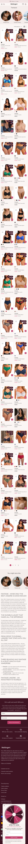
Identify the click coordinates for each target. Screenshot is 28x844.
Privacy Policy (4, 790)
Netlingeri (3, 799)
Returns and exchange (6, 773)
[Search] (4, 4)
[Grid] (24, 26)
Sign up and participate (14, 722)
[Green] (1, 178)
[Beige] (15, 133)
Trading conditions (5, 786)
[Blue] (1, 88)
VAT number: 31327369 (6, 803)
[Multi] (15, 42)
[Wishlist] (23, 4)
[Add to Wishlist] (2, 30)
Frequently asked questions (7, 771)
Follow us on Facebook (6, 763)
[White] (18, 111)
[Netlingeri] (14, 4)
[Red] (19, 178)
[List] (26, 26)
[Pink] (15, 111)
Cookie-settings (4, 788)
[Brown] (15, 488)
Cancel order (4, 792)
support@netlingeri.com (6, 801)
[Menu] (2, 4)
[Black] (1, 42)
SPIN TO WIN (14, 837)
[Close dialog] (4, 806)
